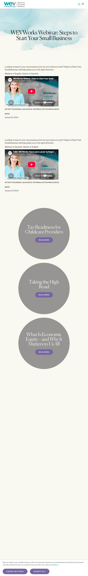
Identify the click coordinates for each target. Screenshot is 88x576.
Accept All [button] (40, 571)
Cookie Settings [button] (15, 571)
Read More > (54, 565)
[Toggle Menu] (83, 4)
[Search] (79, 5)
